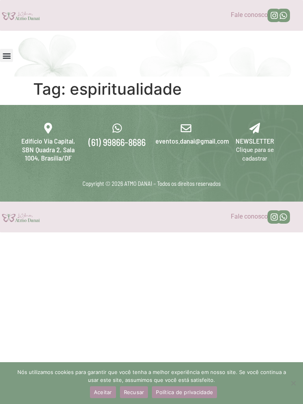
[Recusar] (293, 383)
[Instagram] (274, 15)
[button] (6, 55)
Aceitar (103, 392)
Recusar (134, 392)
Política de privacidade (184, 392)
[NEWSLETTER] (254, 128)
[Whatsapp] (283, 15)
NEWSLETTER (255, 141)
